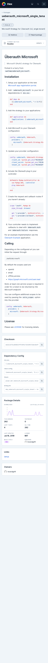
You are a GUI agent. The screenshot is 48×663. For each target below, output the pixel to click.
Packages (7, 12)
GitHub (6, 457)
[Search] (38, 4)
